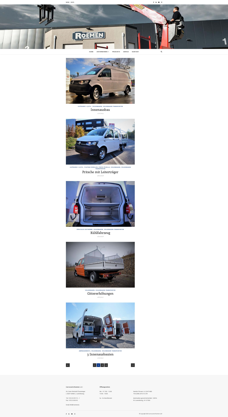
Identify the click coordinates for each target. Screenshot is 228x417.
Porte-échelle (104, 167)
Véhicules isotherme (85, 229)
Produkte (116, 52)
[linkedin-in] (156, 2)
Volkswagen (97, 106)
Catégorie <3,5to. (84, 106)
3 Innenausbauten (100, 354)
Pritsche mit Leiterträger (100, 172)
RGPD (72, 2)
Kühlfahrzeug (100, 232)
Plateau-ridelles (91, 167)
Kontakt (135, 52)
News (67, 2)
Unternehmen (102, 52)
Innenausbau (100, 109)
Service (126, 52)
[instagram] (161, 2)
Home (91, 52)
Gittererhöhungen (100, 293)
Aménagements (84, 351)
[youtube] (159, 2)
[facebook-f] (153, 2)
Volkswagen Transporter (113, 106)
